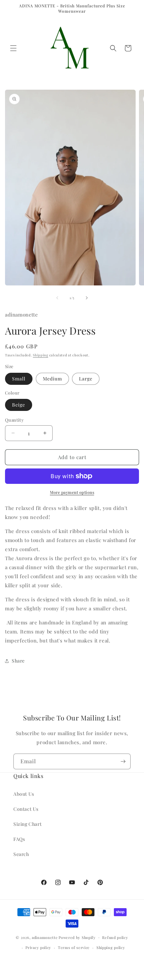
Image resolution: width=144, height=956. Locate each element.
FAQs (19, 839)
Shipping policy (110, 947)
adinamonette (45, 937)
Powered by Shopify (77, 937)
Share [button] (18, 661)
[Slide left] (57, 297)
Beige (18, 405)
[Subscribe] (123, 761)
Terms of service (74, 947)
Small (18, 378)
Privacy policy (38, 947)
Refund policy (115, 937)
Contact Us (26, 809)
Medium (52, 378)
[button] (13, 48)
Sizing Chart (27, 824)
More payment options (72, 492)
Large (85, 378)
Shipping (40, 355)
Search (21, 854)
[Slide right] (86, 297)
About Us (23, 794)
